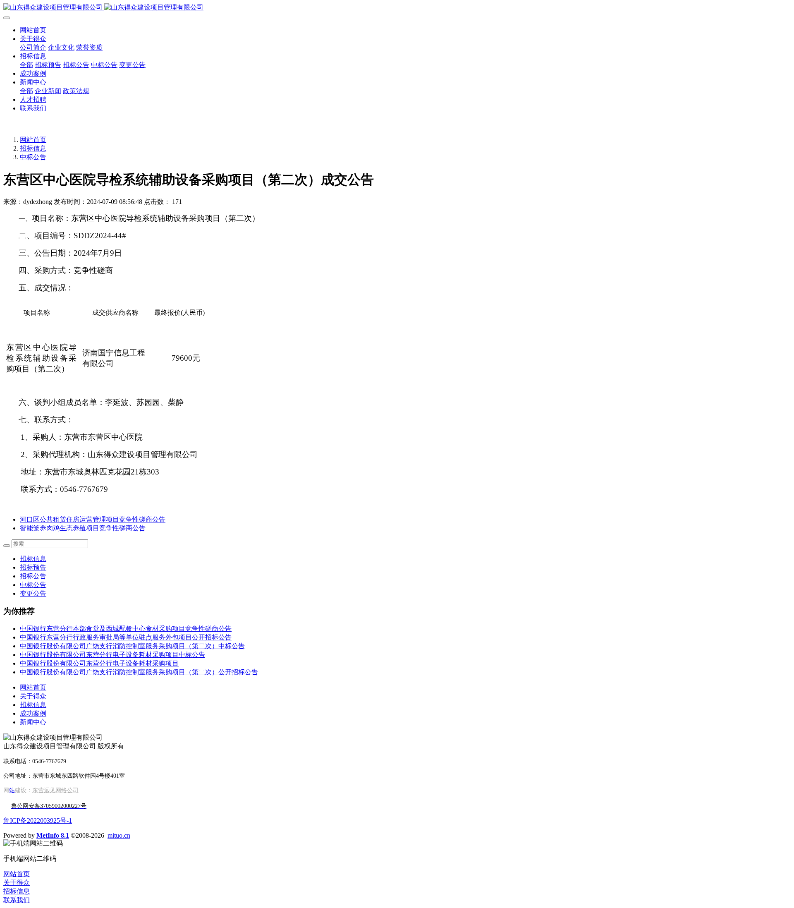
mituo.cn (119, 835)
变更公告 (33, 593)
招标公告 (33, 576)
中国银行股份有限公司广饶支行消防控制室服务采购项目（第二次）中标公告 (132, 645)
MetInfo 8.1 (52, 835)
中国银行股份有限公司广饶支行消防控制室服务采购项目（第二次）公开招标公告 (139, 672)
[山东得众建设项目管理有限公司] (397, 7)
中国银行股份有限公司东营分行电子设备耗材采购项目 (99, 663)
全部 (26, 64)
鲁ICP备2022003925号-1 (37, 820)
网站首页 (33, 30)
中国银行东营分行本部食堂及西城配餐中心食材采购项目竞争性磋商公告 (126, 628)
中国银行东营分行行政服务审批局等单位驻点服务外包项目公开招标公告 (126, 637)
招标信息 (33, 148)
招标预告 (33, 567)
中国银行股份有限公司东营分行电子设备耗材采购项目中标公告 (112, 654)
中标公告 (33, 157)
